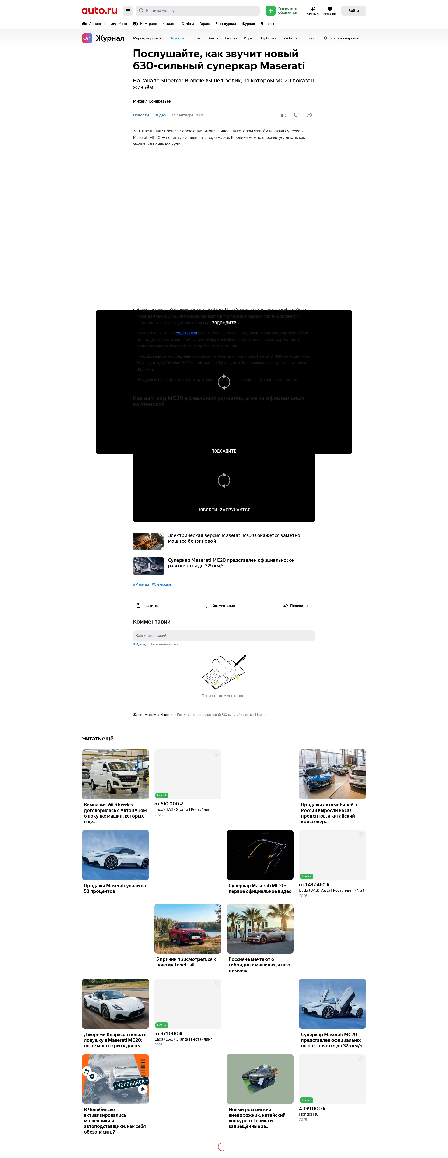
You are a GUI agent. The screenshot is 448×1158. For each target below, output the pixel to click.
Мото (122, 24)
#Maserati (141, 584)
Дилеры (267, 24)
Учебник (290, 38)
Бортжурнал (225, 24)
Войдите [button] (139, 644)
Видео (212, 38)
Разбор (231, 38)
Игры (248, 38)
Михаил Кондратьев (152, 101)
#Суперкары (162, 584)
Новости (177, 38)
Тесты (195, 38)
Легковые (97, 24)
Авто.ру (99, 10)
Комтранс (148, 24)
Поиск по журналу (344, 38)
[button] (187, 774)
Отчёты (188, 24)
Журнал (248, 24)
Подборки (267, 38)
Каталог (169, 24)
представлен (185, 333)
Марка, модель (145, 38)
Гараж (205, 24)
